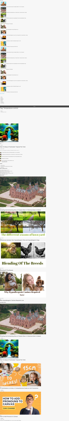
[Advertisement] (34, 118)
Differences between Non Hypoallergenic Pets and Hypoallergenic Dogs (16, 63)
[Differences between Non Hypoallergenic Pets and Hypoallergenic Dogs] (0, 157)
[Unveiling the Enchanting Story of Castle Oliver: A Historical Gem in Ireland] (0, 155)
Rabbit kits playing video (3, 172)
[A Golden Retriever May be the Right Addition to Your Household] (0, 153)
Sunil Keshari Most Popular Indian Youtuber (6, 166)
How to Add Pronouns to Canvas (9, 416)
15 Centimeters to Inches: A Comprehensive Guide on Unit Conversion (19, 388)
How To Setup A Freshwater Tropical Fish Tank (12, 147)
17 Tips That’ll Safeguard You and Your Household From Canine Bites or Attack (17, 35)
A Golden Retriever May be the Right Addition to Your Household (15, 6)
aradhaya (2, 361)
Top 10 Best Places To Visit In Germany (5, 173)
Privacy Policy (3, 165)
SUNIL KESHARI (2, 93)
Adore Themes (19, 420)
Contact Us (2, 167)
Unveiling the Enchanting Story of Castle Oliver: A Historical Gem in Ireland (16, 12)
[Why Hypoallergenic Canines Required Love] (0, 161)
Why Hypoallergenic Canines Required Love (12, 29)
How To (2, 145)
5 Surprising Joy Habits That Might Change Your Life (13, 40)
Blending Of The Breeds (9, 23)
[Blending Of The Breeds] (0, 159)
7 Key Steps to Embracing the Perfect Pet (12, 46)
